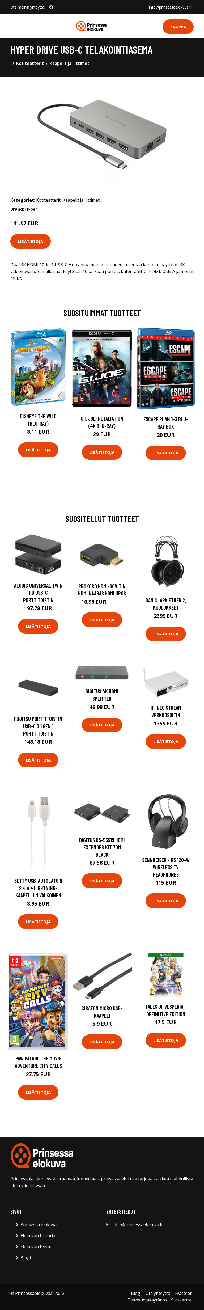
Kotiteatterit (30, 63)
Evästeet (183, 1293)
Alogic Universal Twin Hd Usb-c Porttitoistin (38, 592)
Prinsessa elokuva (38, 1224)
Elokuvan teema (36, 1246)
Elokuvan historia (37, 1236)
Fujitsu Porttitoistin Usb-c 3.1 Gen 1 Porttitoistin (38, 726)
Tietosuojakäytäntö (147, 1300)
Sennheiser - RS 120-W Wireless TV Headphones (166, 867)
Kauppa (178, 26)
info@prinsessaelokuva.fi (170, 7)
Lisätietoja (30, 241)
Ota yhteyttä (158, 1293)
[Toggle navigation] (17, 26)
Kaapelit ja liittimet (70, 63)
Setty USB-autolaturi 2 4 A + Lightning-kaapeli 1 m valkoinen (38, 887)
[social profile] (51, 7)
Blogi (25, 1258)
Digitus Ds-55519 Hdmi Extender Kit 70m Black (102, 847)
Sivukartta (181, 1300)
